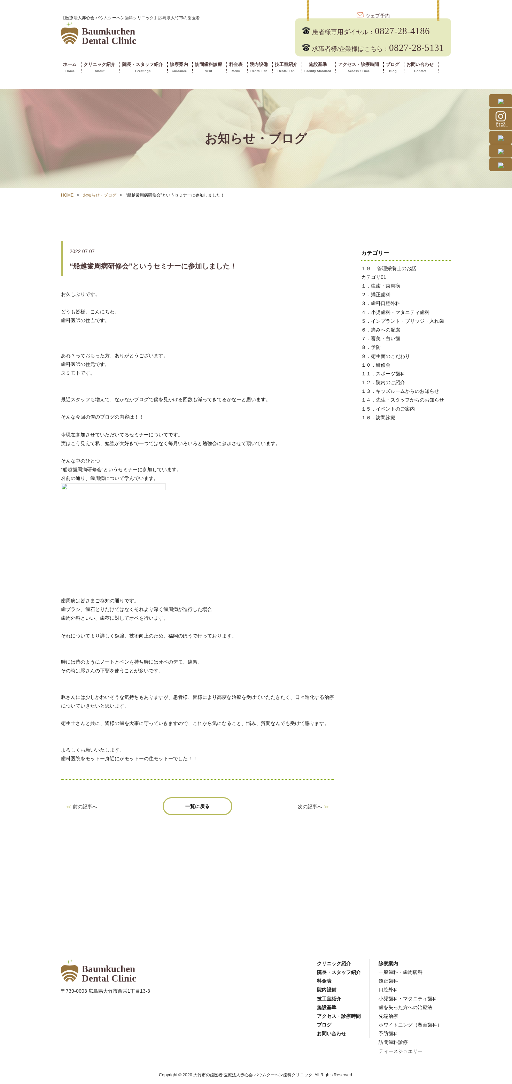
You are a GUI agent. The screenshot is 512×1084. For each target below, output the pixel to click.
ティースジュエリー (400, 1051)
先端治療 (388, 1016)
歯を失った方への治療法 (405, 1007)
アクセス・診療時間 (358, 67)
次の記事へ (310, 806)
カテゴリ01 (373, 277)
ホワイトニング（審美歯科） (410, 1025)
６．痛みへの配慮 (380, 330)
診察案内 (179, 67)
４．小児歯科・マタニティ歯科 (395, 312)
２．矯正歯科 (375, 294)
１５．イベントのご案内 (388, 409)
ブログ (392, 67)
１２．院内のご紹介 (383, 382)
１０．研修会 (375, 365)
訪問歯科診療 (208, 67)
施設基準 (317, 67)
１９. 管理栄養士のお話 (388, 268)
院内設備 (259, 67)
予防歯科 (388, 1033)
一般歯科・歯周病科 (400, 972)
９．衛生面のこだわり (385, 356)
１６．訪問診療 (378, 417)
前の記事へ (85, 806)
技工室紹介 (286, 67)
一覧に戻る (197, 806)
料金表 (236, 67)
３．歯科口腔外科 (380, 303)
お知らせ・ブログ (99, 195)
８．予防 (371, 347)
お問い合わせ (420, 67)
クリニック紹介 (99, 67)
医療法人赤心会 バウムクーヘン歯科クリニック (268, 1074)
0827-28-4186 (371, 31)
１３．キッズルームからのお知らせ (400, 391)
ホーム (70, 67)
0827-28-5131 (378, 48)
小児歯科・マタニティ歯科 (408, 998)
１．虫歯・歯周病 (380, 286)
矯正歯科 (388, 981)
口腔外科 (388, 989)
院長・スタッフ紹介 (142, 67)
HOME (67, 195)
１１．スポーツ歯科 (383, 373)
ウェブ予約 (377, 15)
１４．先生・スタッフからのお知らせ (402, 400)
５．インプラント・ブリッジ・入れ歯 (402, 321)
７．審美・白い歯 (380, 338)
